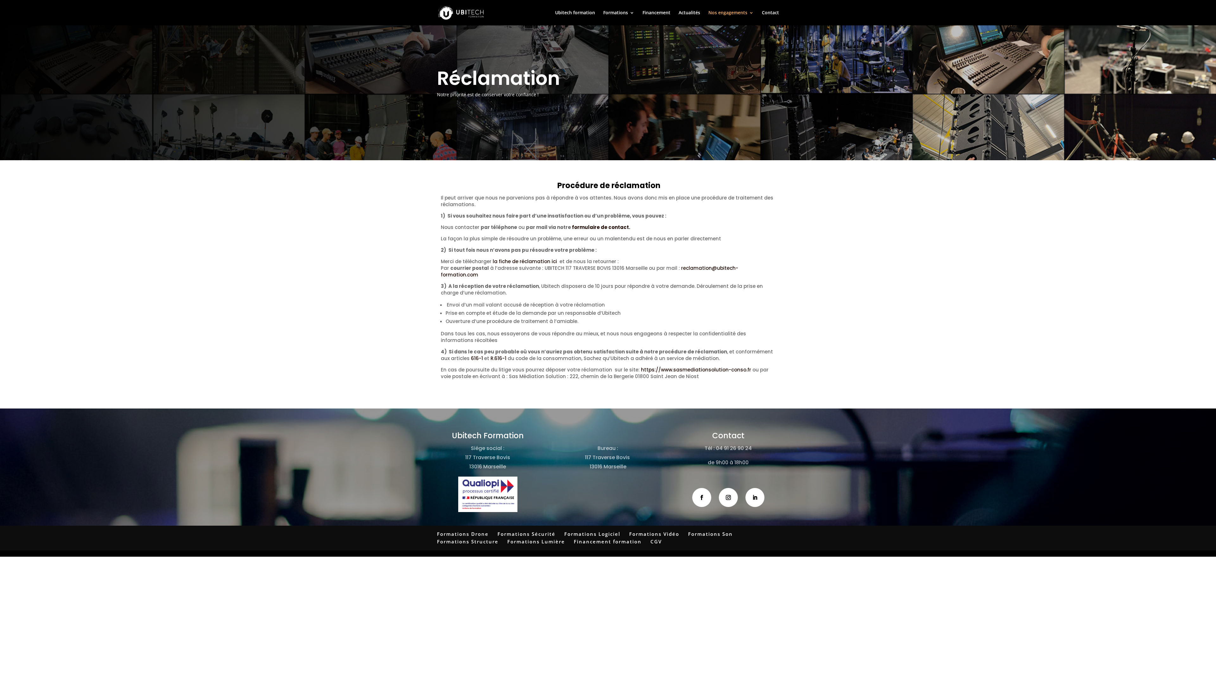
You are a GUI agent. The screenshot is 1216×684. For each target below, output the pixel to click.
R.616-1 (498, 358)
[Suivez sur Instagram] (728, 497)
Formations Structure (467, 541)
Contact (770, 13)
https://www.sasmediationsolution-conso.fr (696, 369)
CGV (656, 541)
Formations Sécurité (526, 534)
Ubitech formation (575, 13)
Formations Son (710, 534)
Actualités (689, 13)
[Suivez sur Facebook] (701, 497)
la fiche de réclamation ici (524, 261)
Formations (615, 13)
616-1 (477, 358)
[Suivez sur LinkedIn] (754, 497)
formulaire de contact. (601, 227)
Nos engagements (727, 13)
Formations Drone (463, 534)
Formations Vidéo (654, 534)
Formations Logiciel (592, 534)
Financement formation (608, 541)
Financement (656, 13)
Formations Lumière (536, 541)
